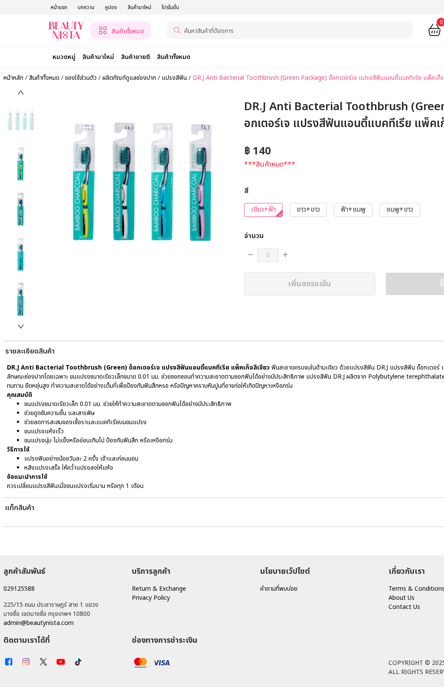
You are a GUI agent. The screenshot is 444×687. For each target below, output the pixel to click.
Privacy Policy (151, 597)
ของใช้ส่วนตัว (81, 77)
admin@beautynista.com (38, 623)
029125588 (19, 588)
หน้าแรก (59, 7)
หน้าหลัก (13, 77)
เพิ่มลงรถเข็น (309, 284)
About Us (401, 597)
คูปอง (111, 7)
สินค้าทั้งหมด (45, 77)
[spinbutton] (268, 255)
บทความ (86, 7)
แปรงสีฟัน (175, 77)
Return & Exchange (159, 588)
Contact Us (404, 607)
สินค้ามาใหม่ (139, 7)
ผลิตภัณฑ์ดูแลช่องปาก (130, 77)
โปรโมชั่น (170, 7)
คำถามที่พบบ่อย (278, 588)
